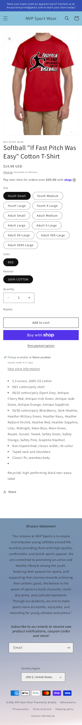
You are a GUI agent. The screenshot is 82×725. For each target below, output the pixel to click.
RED (11, 262)
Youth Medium (48, 196)
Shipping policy (64, 709)
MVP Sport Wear (24, 702)
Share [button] (12, 492)
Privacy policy (21, 709)
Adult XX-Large (19, 235)
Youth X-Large (47, 206)
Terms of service (42, 709)
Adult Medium (47, 215)
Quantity (8, 289)
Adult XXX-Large (53, 235)
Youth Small (17, 196)
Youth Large (17, 206)
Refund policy (68, 702)
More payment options (41, 345)
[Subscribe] (68, 648)
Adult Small (17, 215)
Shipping (7, 172)
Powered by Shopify (45, 702)
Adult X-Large (47, 225)
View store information (24, 369)
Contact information (43, 715)
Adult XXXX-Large (20, 245)
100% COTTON (18, 279)
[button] (5, 18)
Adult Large (16, 225)
